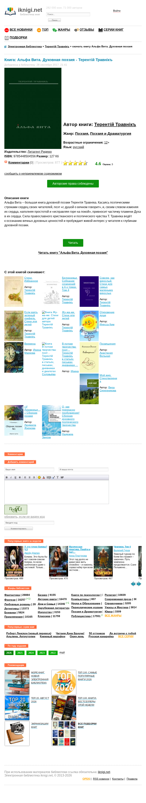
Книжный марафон (52, 636)
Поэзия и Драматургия (110, 134)
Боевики (10, 612)
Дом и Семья (46, 603)
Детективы (11, 608)
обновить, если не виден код (24, 516)
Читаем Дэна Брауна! (70, 633)
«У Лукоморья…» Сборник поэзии (32, 411)
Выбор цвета (43, 477)
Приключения (13, 616)
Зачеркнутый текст (20, 477)
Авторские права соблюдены (73, 183)
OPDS (86, 778)
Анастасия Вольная (106, 354)
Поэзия (81, 134)
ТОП (45, 29)
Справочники (114, 603)
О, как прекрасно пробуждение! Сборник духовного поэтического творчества (70, 416)
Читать (73, 242)
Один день (77, 636)
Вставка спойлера (62, 477)
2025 (20, 652)
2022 (53, 652)
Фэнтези (10, 599)
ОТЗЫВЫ (87, 29)
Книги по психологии (85, 594)
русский (78, 147)
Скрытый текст (49, 477)
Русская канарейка (101, 636)
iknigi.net (104, 772)
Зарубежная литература (54, 607)
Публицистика (81, 616)
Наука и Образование (85, 603)
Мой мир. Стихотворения (108, 378)
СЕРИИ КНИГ (114, 29)
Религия (110, 594)
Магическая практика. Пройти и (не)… (79, 549)
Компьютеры (80, 599)
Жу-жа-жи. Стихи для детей (68, 315)
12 (106, 142)
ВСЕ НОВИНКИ (21, 29)
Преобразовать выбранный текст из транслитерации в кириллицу (58, 477)
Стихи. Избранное (31, 279)
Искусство (45, 612)
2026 (9, 652)
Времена (30, 343)
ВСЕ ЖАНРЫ (113, 615)
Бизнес (42, 594)
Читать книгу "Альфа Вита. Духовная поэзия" (73, 252)
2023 (42, 652)
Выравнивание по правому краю (34, 477)
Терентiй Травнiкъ (115, 124)
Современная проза (118, 599)
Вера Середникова (108, 389)
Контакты (118, 778)
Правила (132, 778)
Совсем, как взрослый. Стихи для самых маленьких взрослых (107, 285)
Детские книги (47, 599)
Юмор (109, 611)
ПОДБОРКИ (18, 37)
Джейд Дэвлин (32, 553)
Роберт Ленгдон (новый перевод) (28, 633)
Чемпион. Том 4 (122, 546)
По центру (29, 477)
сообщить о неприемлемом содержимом (33, 173)
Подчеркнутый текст (15, 477)
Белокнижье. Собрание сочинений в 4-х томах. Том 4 (70, 284)
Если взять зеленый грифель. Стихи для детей (31, 318)
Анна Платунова (78, 555)
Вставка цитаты (53, 477)
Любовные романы (17, 604)
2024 (31, 652)
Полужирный (7, 477)
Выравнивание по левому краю (25, 477)
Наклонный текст (11, 477)
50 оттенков (97, 633)
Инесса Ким (107, 324)
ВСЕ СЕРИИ (125, 636)
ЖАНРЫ (64, 29)
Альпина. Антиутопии (20, 636)
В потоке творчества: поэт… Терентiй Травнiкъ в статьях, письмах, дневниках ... (70, 354)
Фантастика (12, 594)
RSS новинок (101, 778)
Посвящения (108, 343)
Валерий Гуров (122, 550)
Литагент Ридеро (40, 151)
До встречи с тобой (123, 633)
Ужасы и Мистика (116, 607)
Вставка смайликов (39, 477)
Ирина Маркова (32, 351)
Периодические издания (87, 607)
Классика (44, 616)
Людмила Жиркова (30, 426)
